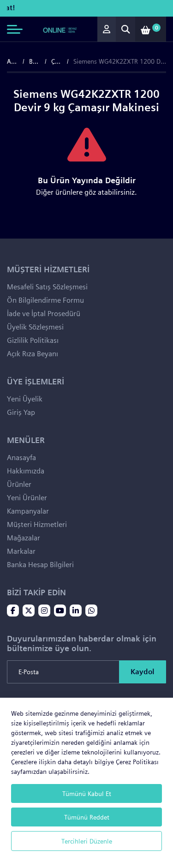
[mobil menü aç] (15, 29)
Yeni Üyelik (24, 399)
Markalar (21, 551)
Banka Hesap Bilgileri (40, 564)
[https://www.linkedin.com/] (76, 612)
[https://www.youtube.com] (60, 612)
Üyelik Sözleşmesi (35, 327)
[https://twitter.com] (29, 612)
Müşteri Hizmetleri (37, 524)
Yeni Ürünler (27, 497)
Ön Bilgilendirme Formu (45, 300)
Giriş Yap (21, 412)
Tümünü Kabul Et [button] (86, 793)
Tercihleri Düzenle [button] (86, 841)
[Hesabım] (106, 29)
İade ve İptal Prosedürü (43, 313)
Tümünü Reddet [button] (86, 817)
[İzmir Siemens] (60, 29)
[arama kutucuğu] (125, 29)
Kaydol (143, 671)
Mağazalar (23, 537)
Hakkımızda (25, 471)
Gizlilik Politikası (33, 340)
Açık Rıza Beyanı (32, 353)
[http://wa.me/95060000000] (91, 612)
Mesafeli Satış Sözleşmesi (47, 286)
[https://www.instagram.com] (44, 612)
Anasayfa (12, 61)
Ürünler (19, 484)
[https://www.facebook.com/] (13, 612)
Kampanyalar (28, 511)
